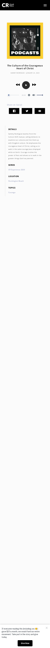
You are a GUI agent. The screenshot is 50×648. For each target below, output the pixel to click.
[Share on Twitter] (27, 111)
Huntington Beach (16, 181)
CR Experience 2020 (16, 169)
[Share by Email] (40, 111)
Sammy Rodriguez (18, 73)
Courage (11, 192)
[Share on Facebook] (14, 111)
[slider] (13, 95)
